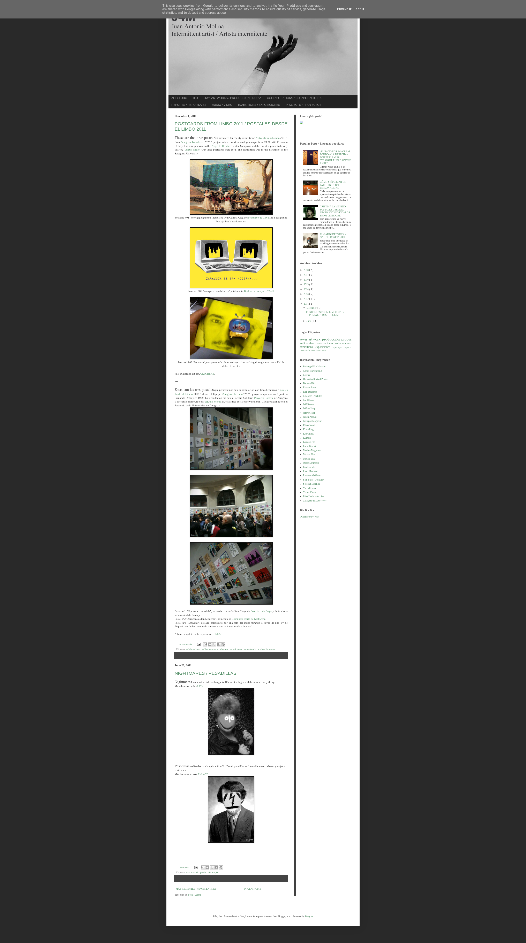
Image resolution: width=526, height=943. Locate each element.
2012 (306, 299)
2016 (306, 279)
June (309, 321)
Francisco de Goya (258, 217)
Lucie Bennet (309, 446)
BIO (195, 98)
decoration (316, 350)
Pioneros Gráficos (312, 475)
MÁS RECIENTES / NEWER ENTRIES (196, 888)
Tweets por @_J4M (309, 516)
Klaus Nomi (309, 425)
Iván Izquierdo (310, 391)
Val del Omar (309, 488)
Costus (306, 375)
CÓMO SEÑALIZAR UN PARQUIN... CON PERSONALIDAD (333, 185)
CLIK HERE (207, 373)
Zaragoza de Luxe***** (314, 500)
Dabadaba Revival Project (315, 379)
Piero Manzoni (310, 471)
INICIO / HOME (252, 888)
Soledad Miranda (311, 483)
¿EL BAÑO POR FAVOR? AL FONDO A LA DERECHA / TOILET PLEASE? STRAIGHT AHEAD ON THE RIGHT (335, 157)
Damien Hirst (309, 383)
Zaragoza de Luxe (232, 394)
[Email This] (205, 644)
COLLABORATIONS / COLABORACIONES (294, 98)
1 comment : (185, 867)
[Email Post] (198, 644)
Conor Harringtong (312, 370)
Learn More (344, 9)
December (312, 307)
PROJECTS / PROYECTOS (303, 104)
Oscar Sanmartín (311, 462)
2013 (306, 294)
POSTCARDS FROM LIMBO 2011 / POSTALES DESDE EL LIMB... (325, 313)
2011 (306, 303)
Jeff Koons (308, 404)
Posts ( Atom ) (195, 894)
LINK (200, 686)
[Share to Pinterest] (223, 644)
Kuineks (307, 437)
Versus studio (192, 149)
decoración (305, 350)
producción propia (266, 649)
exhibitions (222, 649)
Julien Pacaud (309, 416)
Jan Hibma (308, 400)
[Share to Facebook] (219, 644)
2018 (306, 270)
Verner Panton (310, 492)
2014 (306, 289)
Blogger (309, 916)
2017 (306, 275)
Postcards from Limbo (267, 137)
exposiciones (236, 649)
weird (324, 350)
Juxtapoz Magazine (312, 421)
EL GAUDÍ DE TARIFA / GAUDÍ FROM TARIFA (333, 236)
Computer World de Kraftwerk (248, 618)
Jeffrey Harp (309, 408)
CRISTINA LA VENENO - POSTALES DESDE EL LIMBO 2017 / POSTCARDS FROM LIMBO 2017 (335, 211)
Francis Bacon (310, 387)
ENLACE (219, 634)
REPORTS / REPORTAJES (188, 104)
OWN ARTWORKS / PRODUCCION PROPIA (232, 98)
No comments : (186, 644)
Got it (360, 9)
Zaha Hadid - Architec (313, 496)
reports (348, 347)
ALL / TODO (179, 98)
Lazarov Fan (309, 441)
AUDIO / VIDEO (222, 104)
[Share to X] (214, 644)
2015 (306, 284)
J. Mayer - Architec (312, 395)
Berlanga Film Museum (314, 366)
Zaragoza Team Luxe (192, 142)
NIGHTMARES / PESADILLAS (205, 673)
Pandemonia (309, 467)
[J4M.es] (301, 123)
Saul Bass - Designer (313, 479)
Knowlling (308, 429)
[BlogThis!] (210, 644)
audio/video (308, 343)
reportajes (339, 347)
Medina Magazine (312, 450)
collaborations (209, 649)
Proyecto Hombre (221, 145)
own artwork (250, 649)
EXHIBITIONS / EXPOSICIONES (259, 104)
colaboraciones (193, 649)
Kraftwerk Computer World (259, 291)
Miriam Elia (309, 454)
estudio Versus (213, 401)
